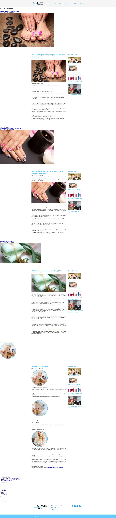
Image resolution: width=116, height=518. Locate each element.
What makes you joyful (73, 63)
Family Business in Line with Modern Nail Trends (75, 82)
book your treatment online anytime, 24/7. (57, 329)
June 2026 (4, 485)
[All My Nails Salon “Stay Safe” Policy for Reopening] (74, 93)
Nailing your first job (3, 341)
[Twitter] (75, 506)
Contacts (75, 3)
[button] (66, 3)
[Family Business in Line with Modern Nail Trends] (74, 80)
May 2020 (4, 490)
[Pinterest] (72, 506)
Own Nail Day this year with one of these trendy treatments (10, 128)
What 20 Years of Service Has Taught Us (7, 241)
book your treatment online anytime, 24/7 (56, 467)
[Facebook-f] (77, 506)
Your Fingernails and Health (7, 480)
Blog (71, 3)
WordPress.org (4, 501)
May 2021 (4, 489)
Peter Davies (12, 12)
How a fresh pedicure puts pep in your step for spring (9, 11)
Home (55, 3)
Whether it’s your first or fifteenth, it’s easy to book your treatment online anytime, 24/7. (48, 226)
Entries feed (4, 498)
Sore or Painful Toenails (74, 72)
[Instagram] (80, 506)
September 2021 (5, 488)
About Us (60, 3)
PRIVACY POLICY (82, 516)
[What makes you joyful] (74, 62)
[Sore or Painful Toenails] (72, 71)
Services (65, 3)
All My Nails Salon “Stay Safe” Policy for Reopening (75, 95)
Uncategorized (6, 127)
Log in (3, 497)
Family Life (4, 493)
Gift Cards (81, 3)
